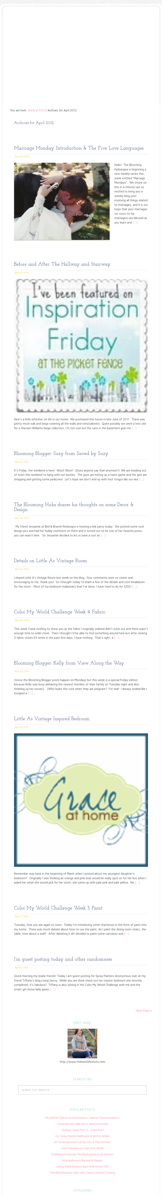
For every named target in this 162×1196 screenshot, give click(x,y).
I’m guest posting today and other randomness (63, 959)
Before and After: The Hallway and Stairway (62, 264)
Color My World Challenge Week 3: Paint (58, 908)
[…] (135, 222)
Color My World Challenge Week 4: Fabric (59, 612)
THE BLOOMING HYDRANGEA (81, 24)
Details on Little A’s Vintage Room (50, 560)
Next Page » (144, 1010)
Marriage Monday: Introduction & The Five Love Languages (79, 148)
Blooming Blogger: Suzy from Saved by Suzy (61, 453)
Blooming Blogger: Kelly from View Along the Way (69, 663)
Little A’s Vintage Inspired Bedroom (51, 718)
